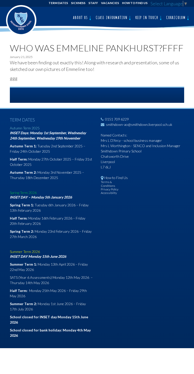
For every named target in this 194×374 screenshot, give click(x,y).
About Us (81, 17)
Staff (93, 3)
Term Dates (58, 3)
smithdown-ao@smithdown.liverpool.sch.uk (139, 124)
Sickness (78, 3)
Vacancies (110, 3)
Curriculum (176, 17)
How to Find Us (135, 3)
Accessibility (109, 193)
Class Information (112, 17)
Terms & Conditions (108, 183)
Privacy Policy (109, 189)
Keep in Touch (147, 17)
